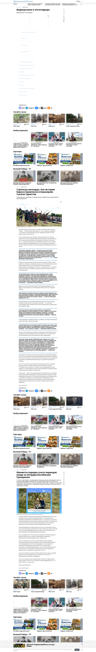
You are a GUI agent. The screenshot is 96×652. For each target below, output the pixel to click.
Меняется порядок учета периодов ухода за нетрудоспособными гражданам (35, 4)
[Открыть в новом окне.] (22, 108)
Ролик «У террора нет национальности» (26, 68)
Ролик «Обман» (24, 38)
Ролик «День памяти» (22, 95)
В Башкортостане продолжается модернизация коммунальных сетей (69, 4)
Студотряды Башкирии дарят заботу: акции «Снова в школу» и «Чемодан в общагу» (52, 4)
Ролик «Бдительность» (25, 51)
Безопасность (19, 7)
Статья (15, 4)
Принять (77, 649)
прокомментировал (48, 257)
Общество (18, 469)
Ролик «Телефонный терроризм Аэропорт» (26, 65)
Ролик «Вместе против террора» (24, 78)
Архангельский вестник (23, 1)
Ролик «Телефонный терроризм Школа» (28, 32)
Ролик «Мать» (21, 85)
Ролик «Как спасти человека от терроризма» (27, 88)
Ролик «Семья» (24, 45)
